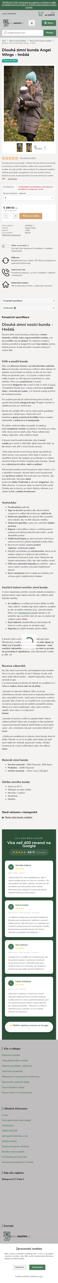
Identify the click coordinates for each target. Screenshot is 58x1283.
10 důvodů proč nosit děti (14, 1157)
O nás (5, 1115)
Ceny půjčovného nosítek (15, 1060)
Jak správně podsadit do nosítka (17, 1162)
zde (40, 1276)
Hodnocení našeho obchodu (15, 1146)
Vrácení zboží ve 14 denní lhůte (17, 1092)
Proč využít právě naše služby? (16, 1120)
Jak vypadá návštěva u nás (15, 1136)
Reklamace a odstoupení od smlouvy (20, 1076)
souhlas (40, 1254)
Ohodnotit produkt (28, 158)
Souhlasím (37, 1267)
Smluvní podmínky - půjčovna (17, 1065)
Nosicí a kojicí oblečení (17, 40)
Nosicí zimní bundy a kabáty (41, 40)
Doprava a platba (11, 1055)
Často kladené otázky (13, 1087)
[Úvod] (13, 23)
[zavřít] (54, 3)
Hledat (49, 32)
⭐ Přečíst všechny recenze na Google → (29, 1027)
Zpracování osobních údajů (15, 1082)
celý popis (12, 179)
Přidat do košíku (30, 215)
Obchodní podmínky (12, 1071)
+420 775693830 (9, 14)
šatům (52, 384)
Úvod (4, 40)
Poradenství (8, 1125)
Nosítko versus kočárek (13, 1151)
